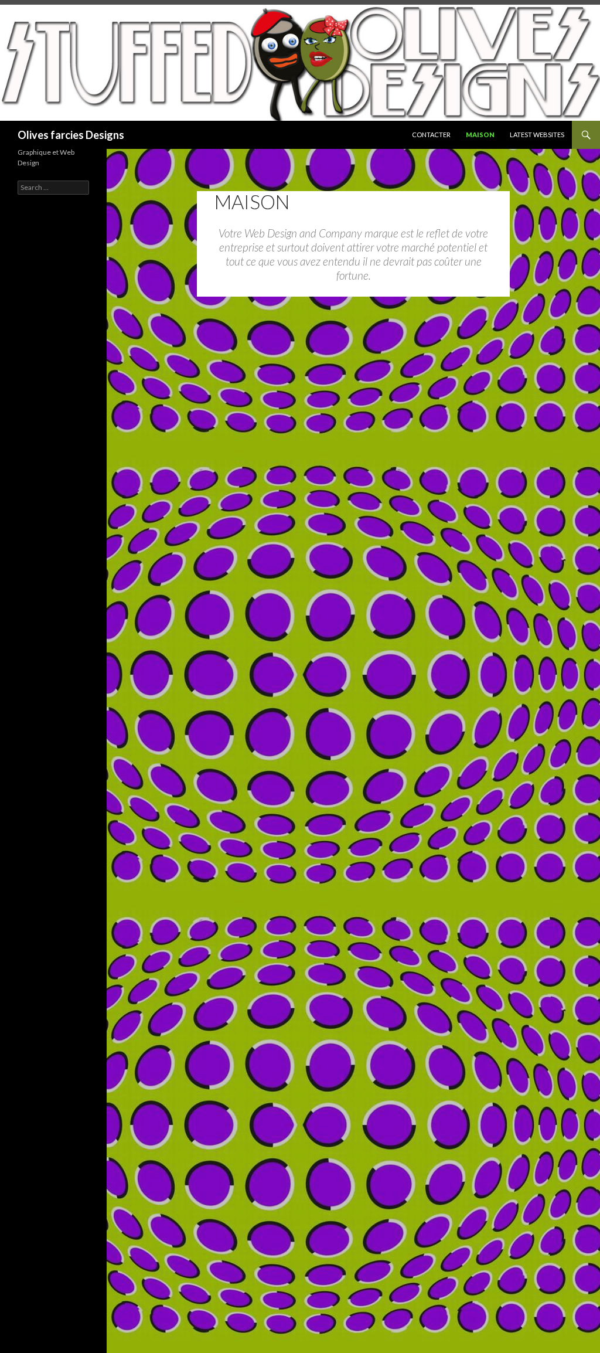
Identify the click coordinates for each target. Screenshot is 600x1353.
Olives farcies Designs (71, 134)
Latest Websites (537, 134)
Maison (480, 134)
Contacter (431, 134)
